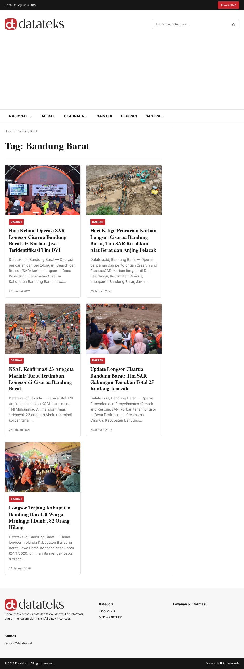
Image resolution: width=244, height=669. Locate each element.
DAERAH (48, 116)
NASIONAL (18, 116)
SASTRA (153, 116)
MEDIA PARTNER (110, 617)
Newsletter (228, 5)
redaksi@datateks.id (18, 643)
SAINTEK (104, 116)
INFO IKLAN (107, 611)
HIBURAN (129, 116)
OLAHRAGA (74, 116)
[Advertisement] (122, 73)
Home (9, 131)
